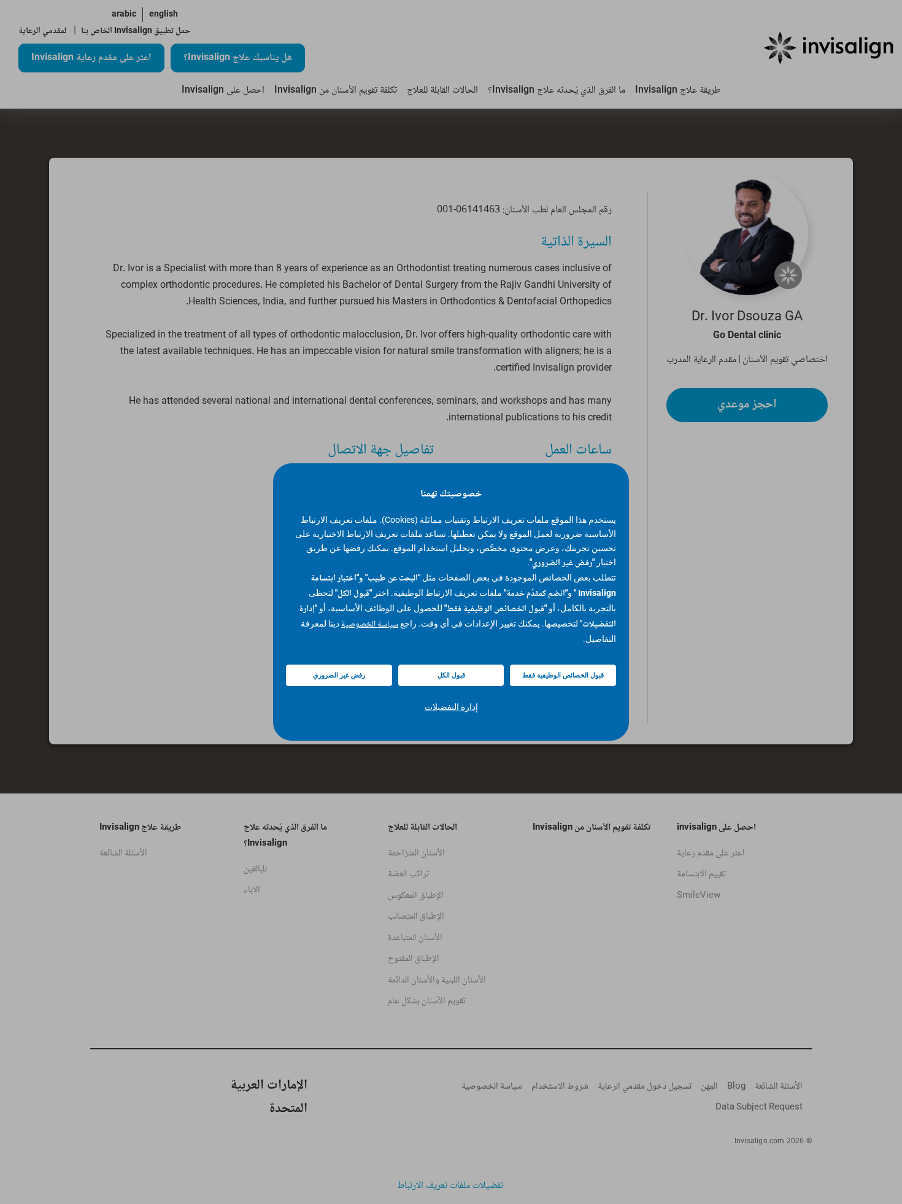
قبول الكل (451, 675)
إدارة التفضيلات (451, 707)
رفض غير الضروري (339, 675)
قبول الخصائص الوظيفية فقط (563, 675)
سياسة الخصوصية (369, 624)
